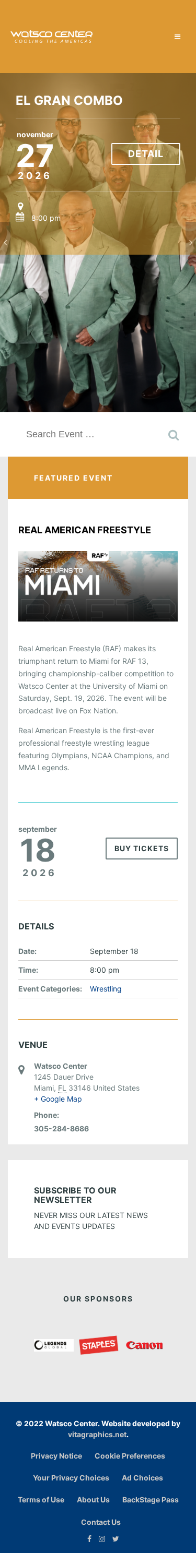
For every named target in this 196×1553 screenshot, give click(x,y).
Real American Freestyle (84, 529)
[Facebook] (86, 1538)
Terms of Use (41, 1499)
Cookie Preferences (130, 1455)
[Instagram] (99, 1538)
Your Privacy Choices (71, 1477)
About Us (93, 1499)
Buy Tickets (141, 848)
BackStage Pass (150, 1499)
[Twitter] (113, 1538)
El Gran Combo (69, 100)
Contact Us (101, 1522)
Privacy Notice (56, 1455)
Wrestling (106, 988)
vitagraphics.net (97, 1434)
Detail (146, 153)
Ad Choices (142, 1477)
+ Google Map (58, 1098)
